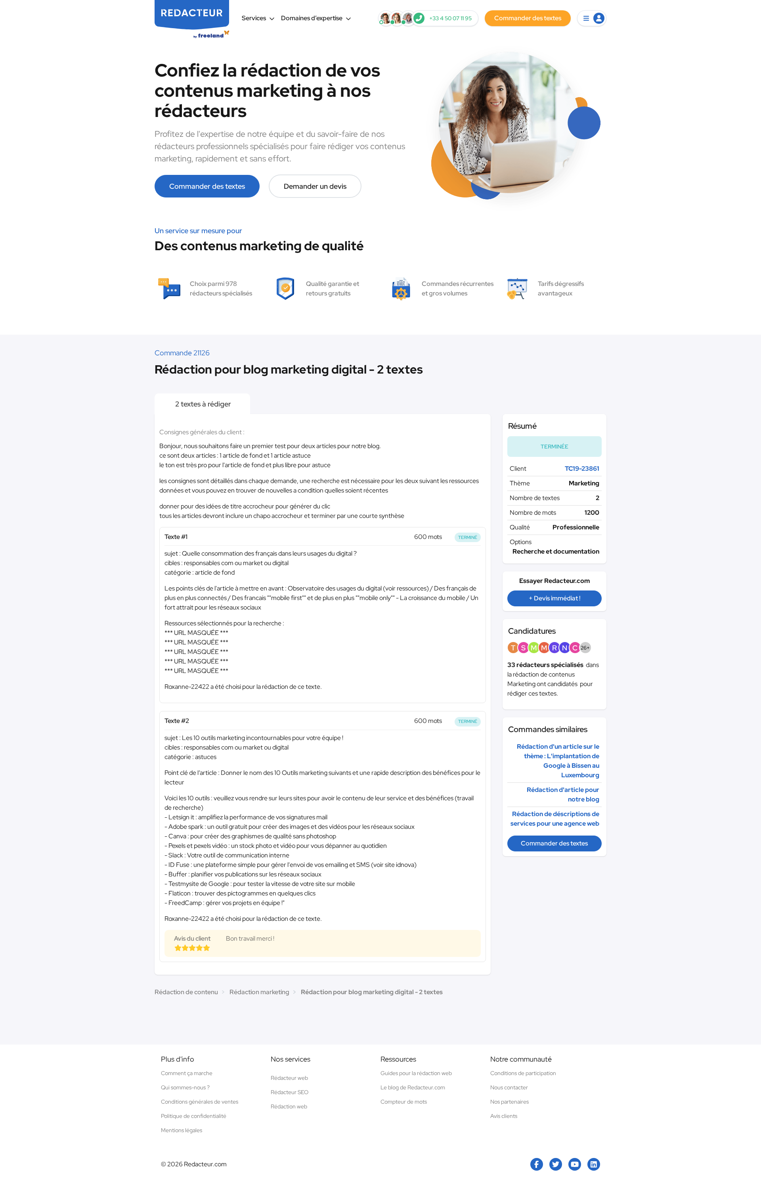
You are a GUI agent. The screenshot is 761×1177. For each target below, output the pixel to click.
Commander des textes (207, 186)
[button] (591, 18)
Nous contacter (509, 1087)
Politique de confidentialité (193, 1115)
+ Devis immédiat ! (554, 598)
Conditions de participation (523, 1073)
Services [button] (254, 18)
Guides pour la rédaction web (416, 1073)
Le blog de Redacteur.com (412, 1087)
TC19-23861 (582, 468)
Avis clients (503, 1115)
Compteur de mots (403, 1101)
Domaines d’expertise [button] (311, 18)
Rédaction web (289, 1106)
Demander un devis (315, 186)
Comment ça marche (186, 1073)
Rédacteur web (289, 1077)
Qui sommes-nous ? (185, 1087)
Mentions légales (181, 1130)
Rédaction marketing (259, 992)
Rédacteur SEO (289, 1092)
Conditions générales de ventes (199, 1101)
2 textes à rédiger (202, 403)
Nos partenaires (509, 1101)
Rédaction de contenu (186, 992)
